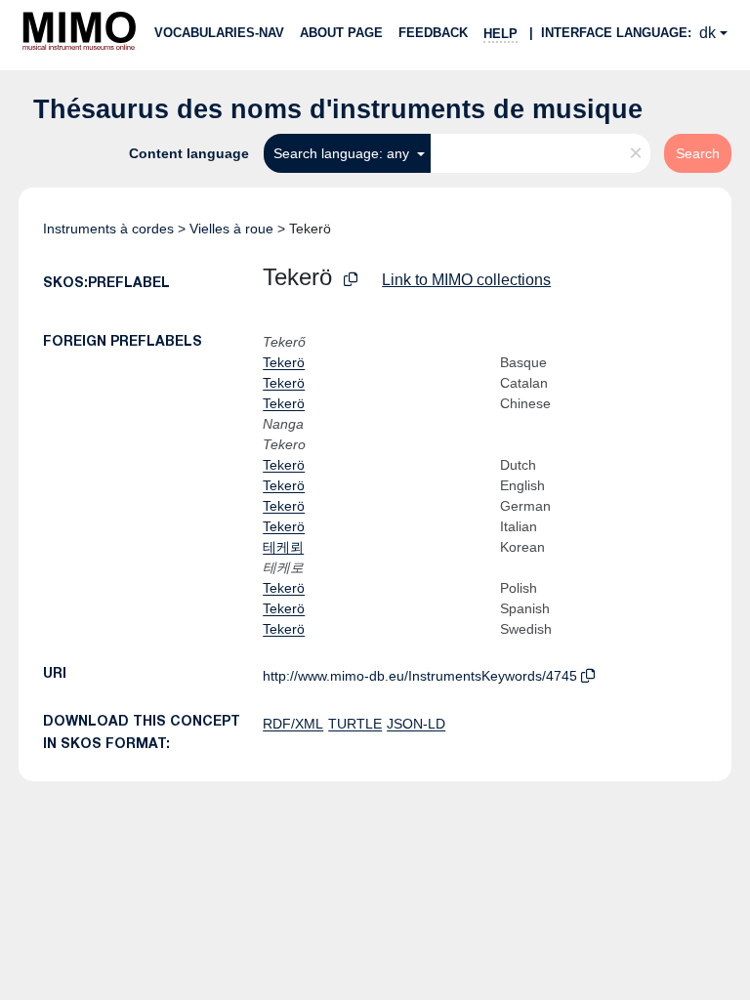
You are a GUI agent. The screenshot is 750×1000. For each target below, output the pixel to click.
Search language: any (343, 153)
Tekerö (284, 362)
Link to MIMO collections (466, 279)
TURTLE (355, 723)
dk (707, 32)
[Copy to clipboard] (350, 280)
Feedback (433, 32)
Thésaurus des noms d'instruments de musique (338, 109)
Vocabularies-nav (219, 32)
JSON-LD (416, 723)
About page (341, 32)
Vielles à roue (231, 228)
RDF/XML (293, 723)
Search (698, 153)
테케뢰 (283, 547)
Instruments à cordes (108, 228)
